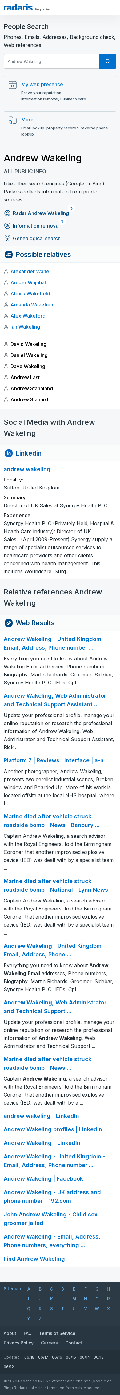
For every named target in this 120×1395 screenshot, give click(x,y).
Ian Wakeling (25, 327)
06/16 (57, 1357)
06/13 (99, 1357)
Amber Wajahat (28, 282)
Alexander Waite (29, 271)
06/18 (29, 1357)
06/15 (71, 1357)
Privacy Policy (19, 1342)
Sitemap (12, 1288)
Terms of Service (57, 1333)
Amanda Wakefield (32, 305)
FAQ (28, 1333)
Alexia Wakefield (30, 293)
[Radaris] (18, 7)
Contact (73, 1342)
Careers (49, 1342)
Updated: (12, 1357)
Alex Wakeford (28, 316)
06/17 (43, 1357)
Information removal (36, 226)
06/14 (85, 1357)
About (10, 1333)
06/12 (9, 1367)
